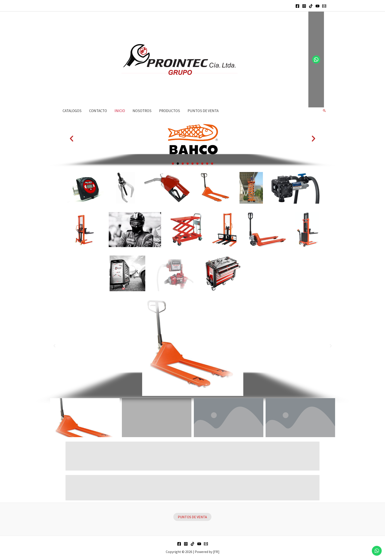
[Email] (324, 6)
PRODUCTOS (169, 110)
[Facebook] (297, 6)
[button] (173, 163)
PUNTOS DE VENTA (203, 110)
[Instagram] (304, 6)
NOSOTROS (142, 110)
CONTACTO (98, 110)
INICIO (120, 110)
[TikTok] (311, 6)
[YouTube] (317, 6)
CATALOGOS (72, 110)
